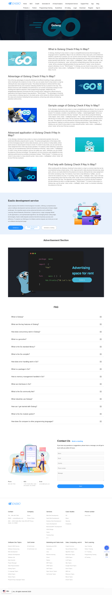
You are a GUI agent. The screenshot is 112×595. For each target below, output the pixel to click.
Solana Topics (11, 577)
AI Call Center (30, 546)
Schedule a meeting (49, 227)
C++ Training (88, 551)
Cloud (47, 557)
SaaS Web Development (52, 518)
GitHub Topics (11, 574)
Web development (12, 551)
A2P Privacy (30, 521)
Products (26, 8)
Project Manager (12, 563)
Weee (67, 518)
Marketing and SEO (51, 546)
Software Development (14, 554)
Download (82, 8)
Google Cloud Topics (71, 565)
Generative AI (46, 3)
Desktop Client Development (53, 521)
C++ (47, 537)
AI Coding (68, 8)
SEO (31, 3)
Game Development (51, 523)
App (92, 3)
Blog (97, 3)
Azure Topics (69, 568)
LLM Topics (68, 560)
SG (66, 515)
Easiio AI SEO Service (13, 546)
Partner (34, 8)
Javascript (49, 549)
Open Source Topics (51, 571)
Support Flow (84, 3)
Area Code (87, 515)
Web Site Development (52, 515)
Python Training (89, 549)
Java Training (88, 546)
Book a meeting (77, 441)
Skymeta (68, 521)
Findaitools (68, 523)
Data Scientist (11, 560)
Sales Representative (13, 565)
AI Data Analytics (58, 3)
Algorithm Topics (70, 551)
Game (48, 532)
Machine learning (50, 554)
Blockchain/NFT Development (54, 526)
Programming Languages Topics (16, 579)
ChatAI (37, 3)
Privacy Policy (30, 518)
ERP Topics (49, 563)
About (28, 515)
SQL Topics (68, 563)
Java (47, 551)
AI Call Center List (32, 549)
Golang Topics (11, 568)
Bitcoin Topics (69, 577)
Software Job (11, 557)
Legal (75, 8)
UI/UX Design (49, 529)
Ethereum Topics (70, 574)
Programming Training (45, 8)
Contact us (15, 227)
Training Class (50, 535)
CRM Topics (49, 565)
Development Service (71, 3)
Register (90, 8)
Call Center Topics (51, 574)
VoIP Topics (49, 568)
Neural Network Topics (71, 549)
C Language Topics (13, 571)
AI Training (87, 557)
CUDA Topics (69, 557)
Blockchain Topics (70, 554)
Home (25, 3)
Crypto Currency (70, 546)
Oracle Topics (69, 579)
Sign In (98, 8)
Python (48, 560)
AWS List (68, 571)
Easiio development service (32, 227)
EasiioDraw (58, 8)
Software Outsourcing (13, 549)
